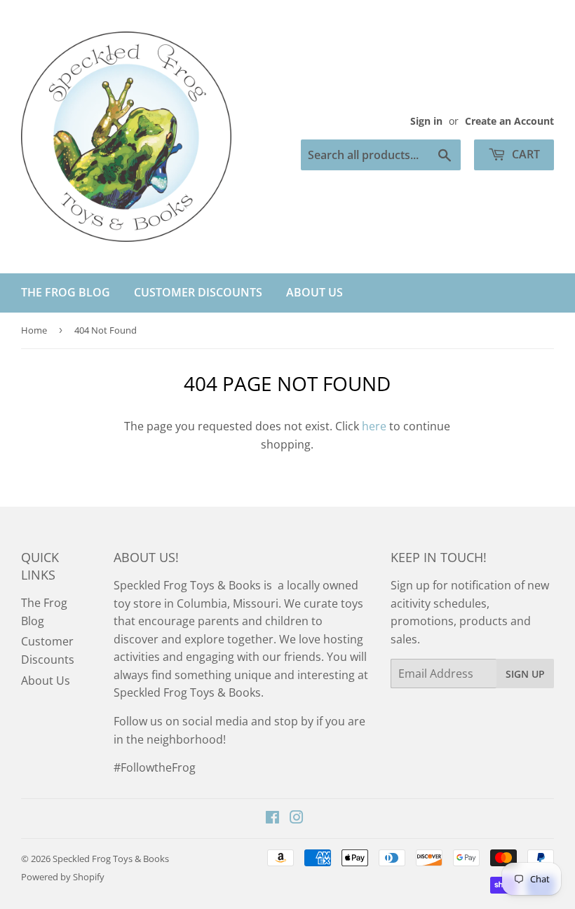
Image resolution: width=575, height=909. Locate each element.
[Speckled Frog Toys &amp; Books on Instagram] (297, 818)
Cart (524, 154)
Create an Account (509, 121)
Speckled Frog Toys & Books (111, 858)
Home (34, 330)
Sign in (426, 121)
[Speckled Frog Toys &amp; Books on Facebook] (272, 818)
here (374, 426)
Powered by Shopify (62, 876)
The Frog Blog (65, 292)
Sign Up (525, 674)
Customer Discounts (198, 292)
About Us (314, 292)
